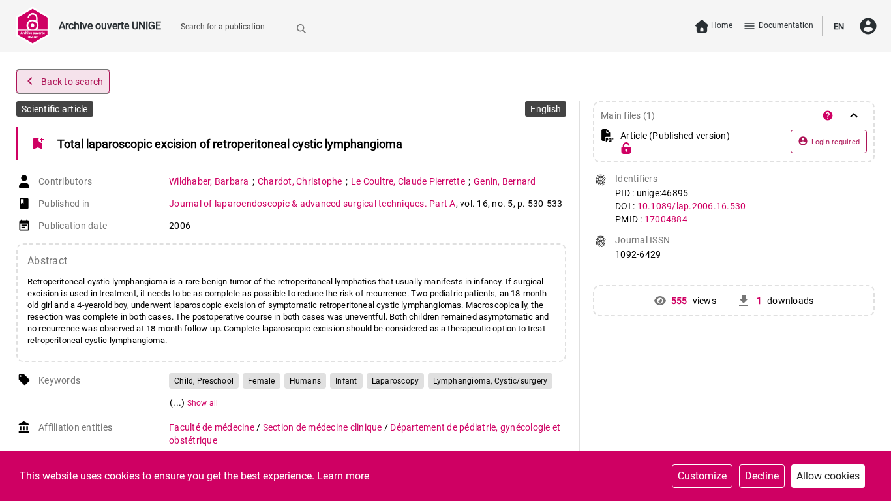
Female (261, 381)
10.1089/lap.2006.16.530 (691, 206)
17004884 (665, 219)
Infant (346, 381)
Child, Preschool (204, 381)
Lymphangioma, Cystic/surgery (490, 381)
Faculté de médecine (212, 427)
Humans (306, 381)
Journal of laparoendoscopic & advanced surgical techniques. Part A (312, 203)
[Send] (301, 28)
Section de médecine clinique (323, 427)
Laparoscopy (395, 381)
